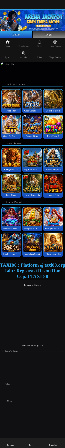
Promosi (10, 445)
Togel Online (55, 57)
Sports (8, 57)
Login (48, 34)
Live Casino (55, 46)
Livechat (53, 445)
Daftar (16, 34)
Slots (39, 46)
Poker (39, 57)
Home (7, 46)
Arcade (23, 57)
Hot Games (23, 46)
